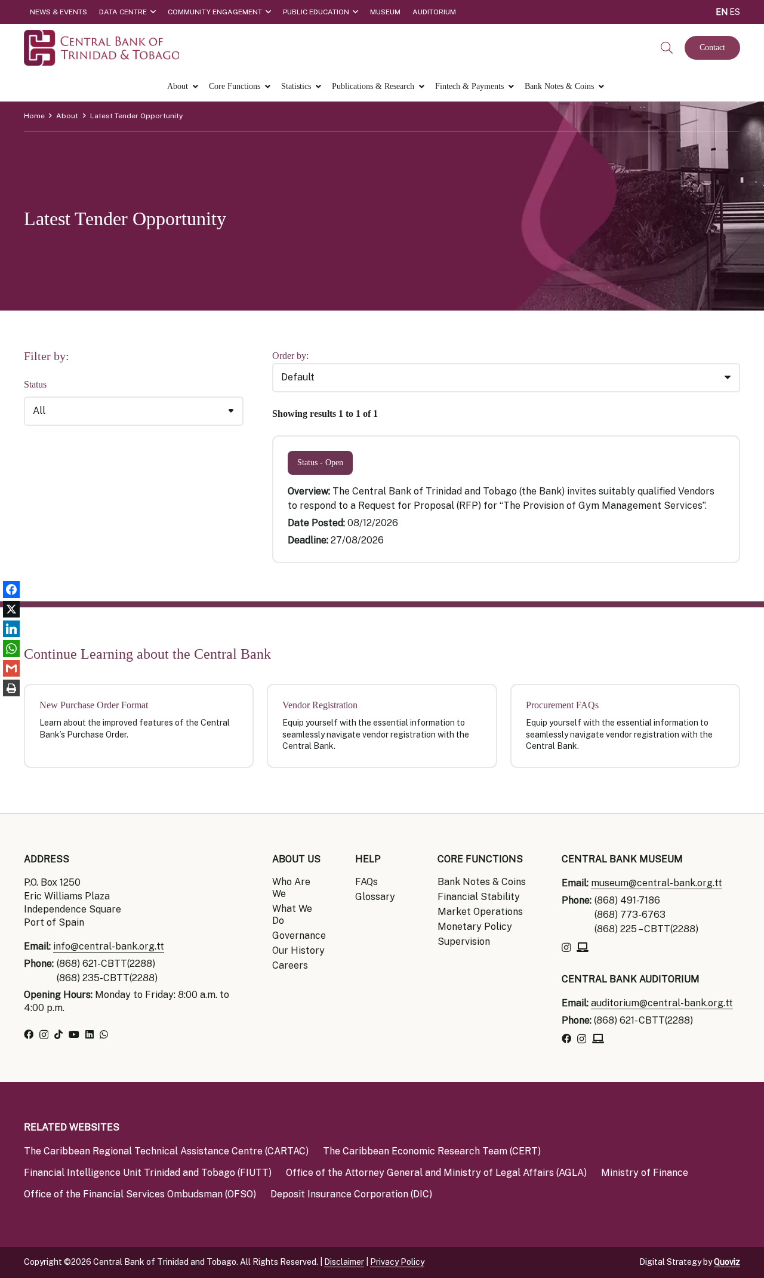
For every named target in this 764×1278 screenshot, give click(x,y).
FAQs (366, 881)
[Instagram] (43, 1035)
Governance (299, 935)
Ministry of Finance (644, 1172)
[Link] (138, 726)
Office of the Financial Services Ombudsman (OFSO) (140, 1194)
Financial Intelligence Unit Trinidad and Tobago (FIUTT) (148, 1172)
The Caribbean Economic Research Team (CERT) (432, 1151)
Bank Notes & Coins (482, 881)
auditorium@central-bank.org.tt (662, 1003)
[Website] (583, 947)
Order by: (290, 356)
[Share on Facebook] (11, 589)
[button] (667, 48)
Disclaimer (344, 1262)
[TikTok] (58, 1034)
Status (35, 384)
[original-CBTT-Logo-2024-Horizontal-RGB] (101, 48)
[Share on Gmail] (11, 668)
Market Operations (480, 911)
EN (722, 12)
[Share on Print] (11, 688)
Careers (290, 965)
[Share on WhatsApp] (11, 649)
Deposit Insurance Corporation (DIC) (351, 1194)
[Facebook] (28, 1034)
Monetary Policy (475, 926)
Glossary (375, 896)
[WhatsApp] (104, 1034)
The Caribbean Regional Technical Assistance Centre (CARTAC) (166, 1151)
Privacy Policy (397, 1262)
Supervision (464, 941)
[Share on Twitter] (11, 609)
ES (734, 12)
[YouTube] (74, 1034)
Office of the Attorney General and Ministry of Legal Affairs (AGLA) (436, 1172)
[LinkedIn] (89, 1034)
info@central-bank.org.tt (108, 946)
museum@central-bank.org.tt (656, 883)
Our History (298, 950)
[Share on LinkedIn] (11, 629)
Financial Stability (479, 896)
